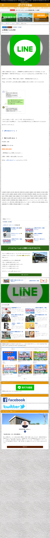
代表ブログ (10, 27)
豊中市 (32, 343)
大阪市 (17, 343)
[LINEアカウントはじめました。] (25, 387)
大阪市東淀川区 (11, 345)
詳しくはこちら (25, 274)
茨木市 (38, 343)
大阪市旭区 (42, 343)
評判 (20, 343)
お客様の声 (5, 27)
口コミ (35, 343)
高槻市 (29, 343)
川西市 (6, 345)
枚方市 (26, 343)
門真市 (46, 343)
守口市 (10, 343)
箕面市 (24, 345)
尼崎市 (3, 345)
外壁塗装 (15, 27)
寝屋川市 (14, 343)
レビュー (23, 343)
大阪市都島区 (20, 345)
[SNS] (14, 399)
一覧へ (24, 378)
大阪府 (20, 27)
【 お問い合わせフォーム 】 (9, 130)
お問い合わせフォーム (11, 160)
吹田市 (16, 345)
